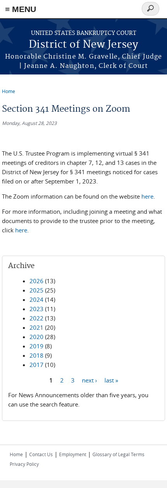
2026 (36, 281)
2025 (36, 290)
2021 (36, 327)
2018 (36, 355)
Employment (72, 454)
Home (8, 91)
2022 (36, 318)
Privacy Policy (24, 464)
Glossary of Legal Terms (118, 454)
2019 (36, 346)
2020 (36, 337)
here (147, 196)
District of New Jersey (83, 44)
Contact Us (41, 454)
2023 (36, 309)
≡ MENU (20, 9)
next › (89, 380)
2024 (36, 299)
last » (111, 380)
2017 (36, 365)
